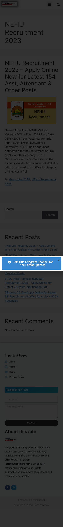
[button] (58, 260)
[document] (31, 263)
